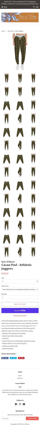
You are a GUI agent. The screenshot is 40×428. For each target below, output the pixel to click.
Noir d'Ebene (25, 424)
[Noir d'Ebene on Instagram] (20, 404)
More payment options (20, 315)
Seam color (5, 286)
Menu (5, 7)
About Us (20, 378)
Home (3, 31)
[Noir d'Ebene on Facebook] (16, 404)
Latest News (20, 383)
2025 (20, 387)
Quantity (4, 294)
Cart (37, 7)
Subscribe (32, 418)
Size (2, 278)
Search (20, 376)
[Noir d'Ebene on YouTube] (24, 404)
